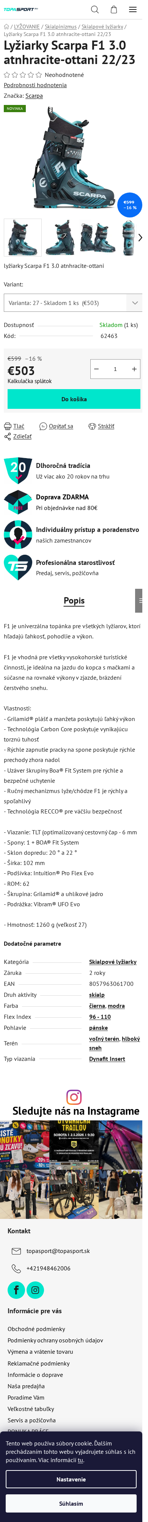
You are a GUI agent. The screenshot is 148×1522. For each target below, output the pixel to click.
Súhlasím (71, 1503)
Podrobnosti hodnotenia (35, 85)
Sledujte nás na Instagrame (76, 1111)
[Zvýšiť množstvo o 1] (134, 369)
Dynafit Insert (107, 1058)
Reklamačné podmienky (38, 1363)
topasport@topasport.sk (58, 1251)
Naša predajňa (26, 1386)
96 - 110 (100, 1016)
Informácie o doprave (35, 1374)
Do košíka (74, 399)
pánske (98, 1027)
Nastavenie (71, 1479)
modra (116, 1005)
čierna (97, 1005)
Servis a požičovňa (32, 1420)
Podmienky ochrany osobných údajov (55, 1340)
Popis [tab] (74, 600)
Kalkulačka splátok (30, 381)
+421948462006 (49, 1268)
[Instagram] (35, 1290)
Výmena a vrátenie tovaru (40, 1351)
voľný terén (104, 1038)
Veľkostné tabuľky (31, 1409)
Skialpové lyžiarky (113, 961)
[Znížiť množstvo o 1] (96, 369)
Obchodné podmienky (36, 1329)
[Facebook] (16, 1290)
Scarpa (34, 95)
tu (80, 1460)
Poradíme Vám (26, 1397)
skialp (97, 994)
